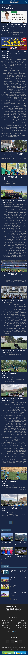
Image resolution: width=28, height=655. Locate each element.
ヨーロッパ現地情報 (18, 540)
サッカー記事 (4, 49)
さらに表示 (13, 599)
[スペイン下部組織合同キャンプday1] (14, 500)
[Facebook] (7, 641)
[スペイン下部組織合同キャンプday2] (14, 473)
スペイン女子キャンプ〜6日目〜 (13, 154)
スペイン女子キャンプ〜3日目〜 (13, 350)
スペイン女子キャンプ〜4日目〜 (13, 301)
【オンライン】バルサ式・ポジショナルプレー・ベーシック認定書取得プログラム (13, 53)
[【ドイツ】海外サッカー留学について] (5, 594)
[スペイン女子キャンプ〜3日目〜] (14, 342)
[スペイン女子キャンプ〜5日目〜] (14, 192)
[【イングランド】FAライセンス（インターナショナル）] (7, 551)
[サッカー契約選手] (5, 586)
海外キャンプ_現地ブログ (6, 174)
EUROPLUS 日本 (4, 30)
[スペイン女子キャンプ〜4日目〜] (14, 292)
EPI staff (3, 156)
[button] (2, 2)
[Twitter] (20, 641)
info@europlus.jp (17, 631)
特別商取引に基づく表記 (14, 649)
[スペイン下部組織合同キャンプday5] (14, 169)
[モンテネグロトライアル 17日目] (21, 537)
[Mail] (12, 641)
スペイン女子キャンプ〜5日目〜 (13, 200)
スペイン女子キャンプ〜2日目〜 (13, 399)
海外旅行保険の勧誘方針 (6, 647)
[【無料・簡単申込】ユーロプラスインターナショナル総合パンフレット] (5, 572)
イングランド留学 (5, 554)
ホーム (2, 5)
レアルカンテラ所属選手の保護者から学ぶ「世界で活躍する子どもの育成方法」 (13, 26)
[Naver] (16, 641)
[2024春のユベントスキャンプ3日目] (7, 537)
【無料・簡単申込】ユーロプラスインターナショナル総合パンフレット (18, 572)
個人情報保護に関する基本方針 (19, 647)
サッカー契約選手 (14, 585)
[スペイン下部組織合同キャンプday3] (14, 366)
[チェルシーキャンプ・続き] (21, 551)
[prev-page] (2, 563)
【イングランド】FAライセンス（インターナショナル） (7, 558)
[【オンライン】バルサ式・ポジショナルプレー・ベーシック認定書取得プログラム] (14, 43)
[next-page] (17, 522)
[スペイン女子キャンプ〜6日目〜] (14, 146)
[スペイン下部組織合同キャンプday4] (14, 266)
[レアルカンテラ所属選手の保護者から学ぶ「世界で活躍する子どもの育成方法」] (14, 17)
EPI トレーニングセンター (6, 22)
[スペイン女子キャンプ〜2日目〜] (14, 390)
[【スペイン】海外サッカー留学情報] (5, 579)
